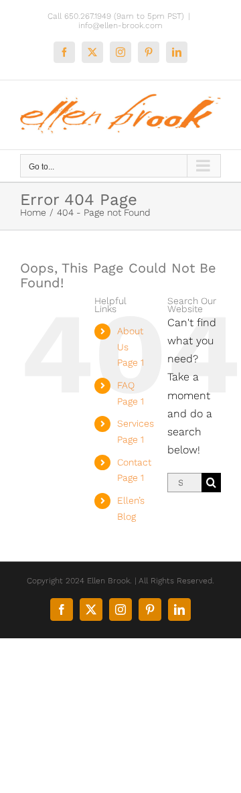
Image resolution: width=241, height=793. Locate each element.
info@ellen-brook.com (120, 25)
